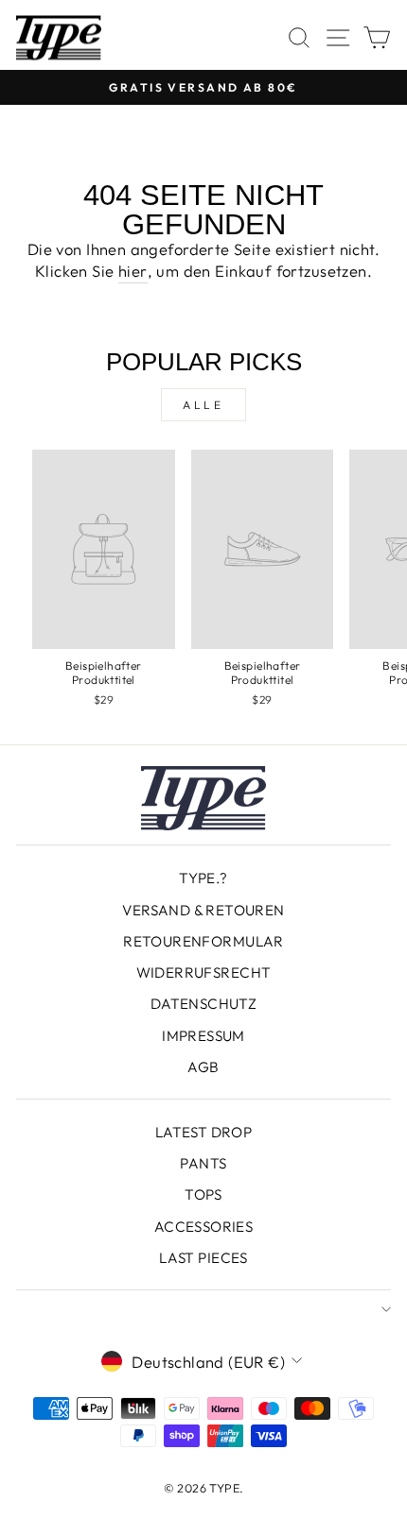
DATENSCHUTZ (203, 1004)
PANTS (203, 1163)
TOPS (203, 1194)
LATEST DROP (204, 1132)
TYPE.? (203, 878)
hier (133, 271)
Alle (203, 405)
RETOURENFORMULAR (203, 941)
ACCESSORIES (204, 1227)
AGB (203, 1067)
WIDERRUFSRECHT (204, 972)
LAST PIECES (203, 1258)
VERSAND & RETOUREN (203, 910)
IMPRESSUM (203, 1036)
